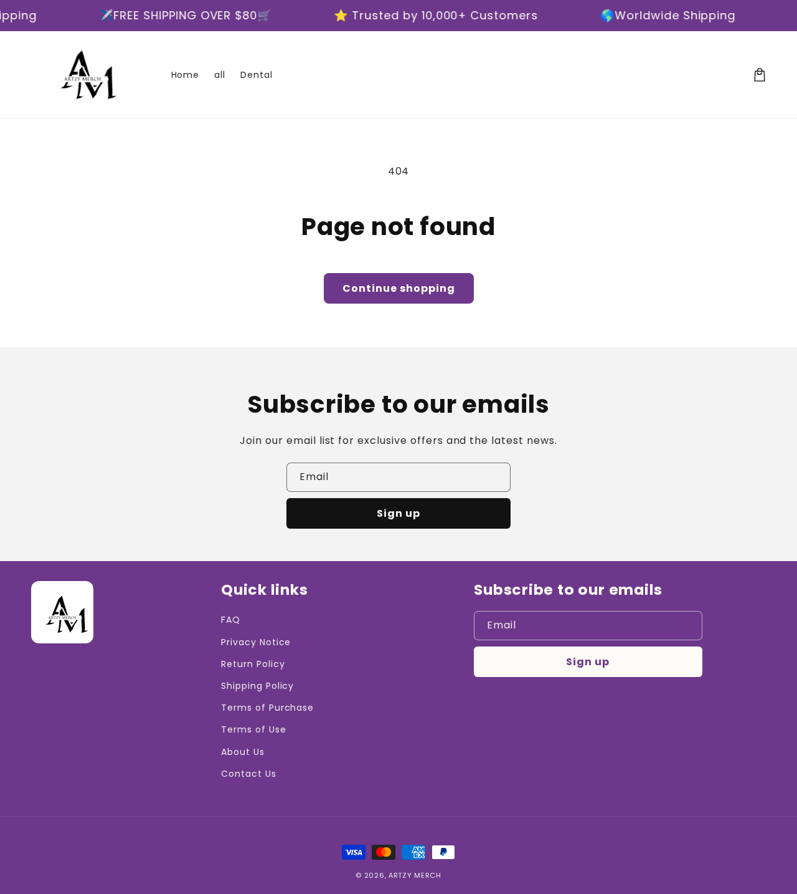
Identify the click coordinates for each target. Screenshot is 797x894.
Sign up (398, 513)
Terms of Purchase (267, 707)
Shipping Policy (257, 686)
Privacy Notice (256, 642)
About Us (243, 752)
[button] (759, 75)
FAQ (230, 619)
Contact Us (248, 773)
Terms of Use (253, 729)
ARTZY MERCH (415, 875)
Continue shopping (398, 288)
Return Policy (253, 664)
